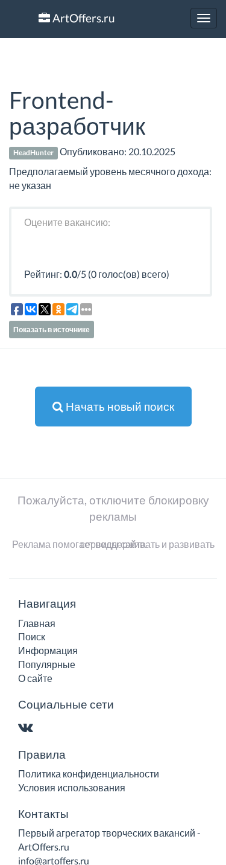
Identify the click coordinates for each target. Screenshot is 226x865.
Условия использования (71, 787)
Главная (36, 623)
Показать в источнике (51, 329)
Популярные (46, 664)
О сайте (35, 678)
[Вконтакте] (28, 728)
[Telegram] (49, 728)
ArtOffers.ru (82, 18)
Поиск (31, 636)
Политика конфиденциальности (88, 773)
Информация (48, 650)
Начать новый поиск (118, 406)
